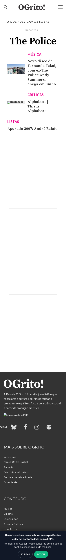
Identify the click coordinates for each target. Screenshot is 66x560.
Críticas (35, 95)
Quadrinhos (11, 518)
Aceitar (41, 554)
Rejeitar (25, 554)
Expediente (11, 482)
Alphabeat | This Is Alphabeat (37, 106)
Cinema (8, 513)
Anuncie (8, 467)
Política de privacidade (18, 477)
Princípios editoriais (16, 472)
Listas (13, 122)
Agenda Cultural (14, 524)
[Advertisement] (33, 170)
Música (34, 54)
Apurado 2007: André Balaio (32, 128)
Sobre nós (10, 456)
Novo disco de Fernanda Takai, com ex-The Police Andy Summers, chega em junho (41, 72)
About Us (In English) (17, 461)
